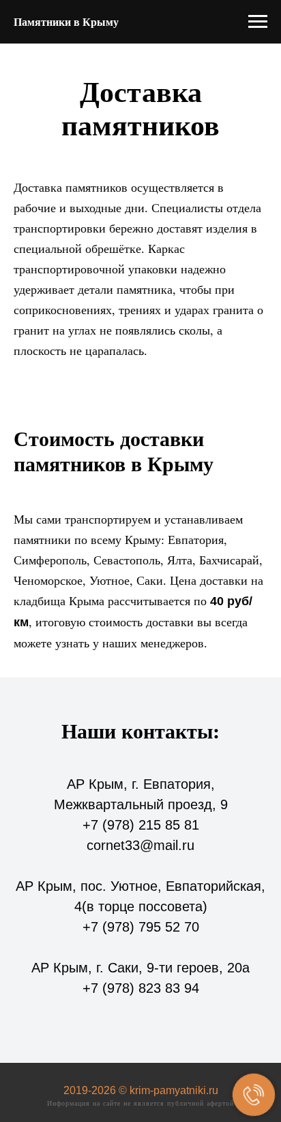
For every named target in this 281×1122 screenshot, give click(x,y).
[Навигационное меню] (257, 22)
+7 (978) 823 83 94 (141, 988)
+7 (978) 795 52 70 (141, 926)
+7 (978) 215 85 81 (141, 824)
